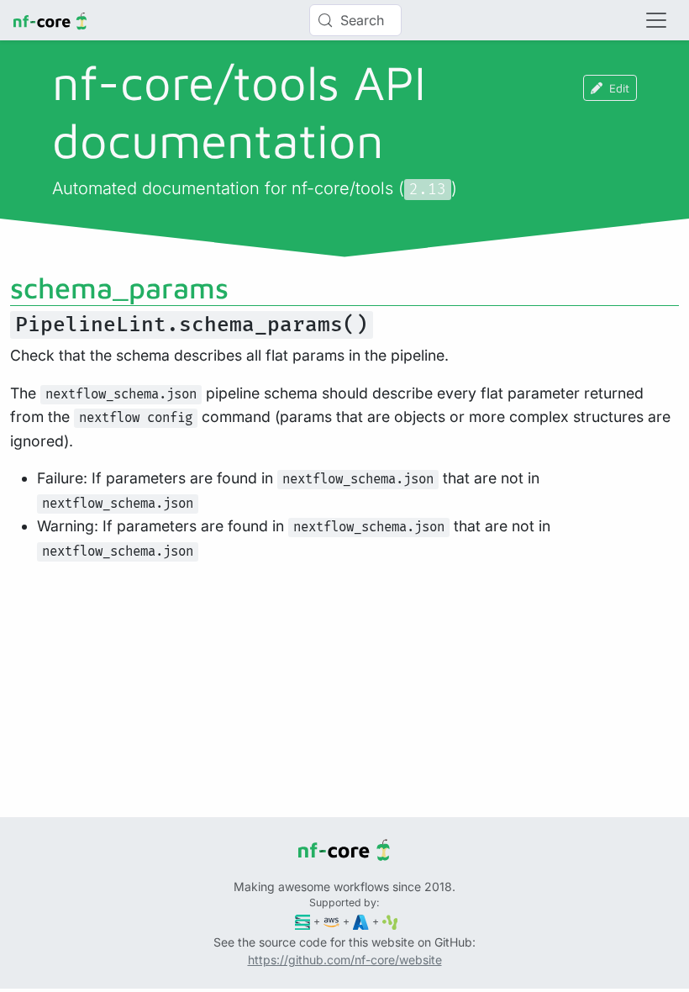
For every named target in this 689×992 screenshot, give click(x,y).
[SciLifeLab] (390, 921)
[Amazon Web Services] (331, 921)
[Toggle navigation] (656, 20)
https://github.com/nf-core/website (345, 959)
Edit (619, 88)
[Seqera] (303, 921)
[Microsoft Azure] (361, 921)
